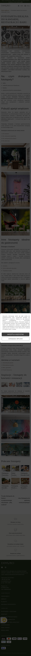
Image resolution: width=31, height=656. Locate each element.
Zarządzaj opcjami (15, 339)
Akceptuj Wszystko (15, 334)
